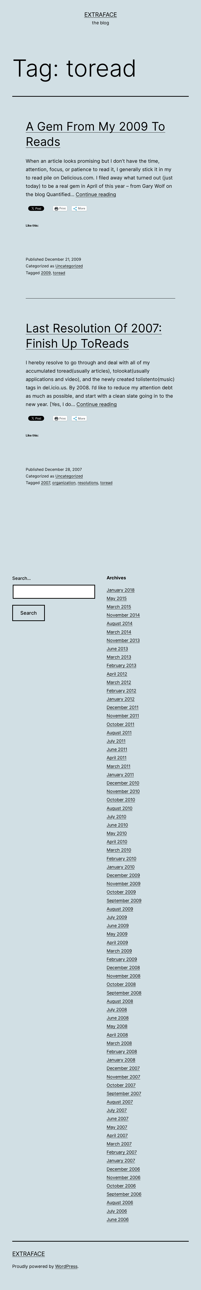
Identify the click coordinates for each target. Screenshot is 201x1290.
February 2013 (121, 665)
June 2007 (117, 1118)
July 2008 (117, 1009)
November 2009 (123, 883)
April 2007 (117, 1135)
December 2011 (122, 707)
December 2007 (123, 1068)
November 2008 (123, 975)
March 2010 (119, 850)
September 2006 (124, 1194)
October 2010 (121, 799)
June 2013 (117, 648)
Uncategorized (69, 265)
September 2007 (124, 1093)
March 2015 (119, 606)
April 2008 (117, 1034)
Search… (21, 578)
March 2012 (119, 682)
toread (59, 272)
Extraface (100, 14)
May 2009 (117, 934)
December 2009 (123, 875)
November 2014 (123, 615)
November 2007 (123, 1076)
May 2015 (117, 598)
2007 (45, 482)
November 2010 (123, 791)
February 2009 (122, 959)
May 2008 (117, 1026)
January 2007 (121, 1160)
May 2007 (117, 1127)
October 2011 (120, 724)
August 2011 (119, 732)
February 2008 (122, 1051)
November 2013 (123, 640)
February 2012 (121, 690)
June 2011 (117, 749)
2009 (46, 272)
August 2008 (120, 1001)
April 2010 (117, 841)
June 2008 (118, 1017)
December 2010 (123, 783)
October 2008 (121, 984)
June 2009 (118, 925)
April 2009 (117, 942)
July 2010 (116, 816)
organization (63, 482)
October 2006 (121, 1185)
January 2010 (121, 866)
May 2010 (117, 833)
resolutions (88, 482)
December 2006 (123, 1169)
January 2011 (120, 774)
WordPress (66, 1266)
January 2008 (121, 1059)
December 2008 (123, 967)
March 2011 (118, 766)
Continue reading (96, 194)
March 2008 (119, 1043)
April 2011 (116, 757)
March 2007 (119, 1143)
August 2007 (120, 1101)
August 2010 (119, 808)
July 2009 (117, 917)
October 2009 (121, 892)
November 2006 (123, 1177)
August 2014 (120, 623)
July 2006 (117, 1211)
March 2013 (119, 657)
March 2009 (119, 950)
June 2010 (117, 825)
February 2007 (122, 1152)
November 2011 (123, 715)
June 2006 (118, 1219)
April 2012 (117, 674)
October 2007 (121, 1085)
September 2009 (124, 900)
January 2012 (121, 699)
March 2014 (119, 632)
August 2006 (120, 1202)
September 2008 (124, 992)
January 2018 (121, 590)
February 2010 (121, 858)
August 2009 (120, 908)
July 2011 (116, 741)
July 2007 (117, 1110)
